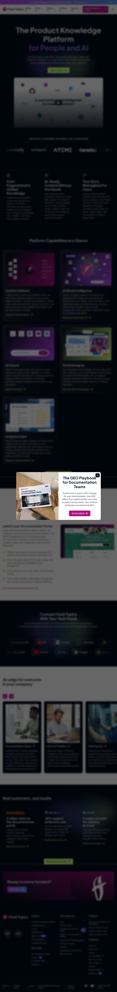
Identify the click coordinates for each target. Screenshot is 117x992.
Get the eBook (78, 513)
